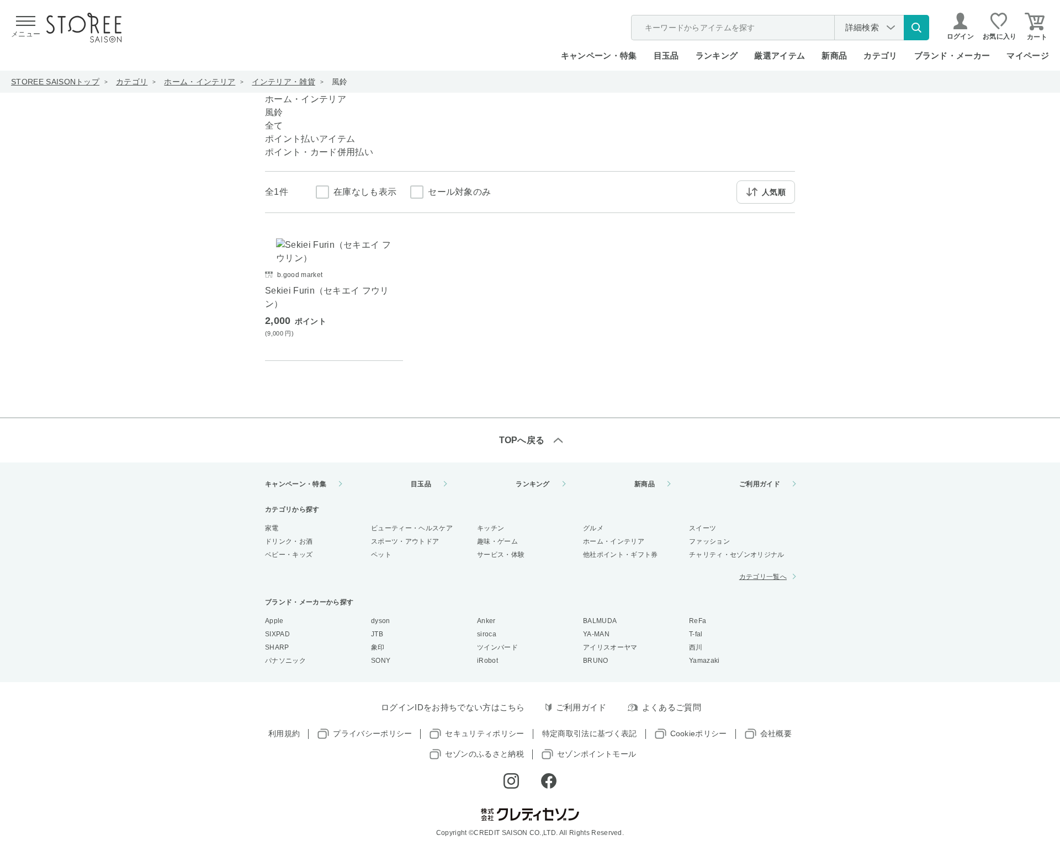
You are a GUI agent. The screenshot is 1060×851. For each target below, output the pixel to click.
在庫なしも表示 (364, 191)
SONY (380, 660)
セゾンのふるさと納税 (484, 753)
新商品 (834, 55)
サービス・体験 (500, 555)
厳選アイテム (779, 55)
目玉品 (666, 55)
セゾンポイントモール (596, 753)
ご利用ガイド (759, 484)
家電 (272, 528)
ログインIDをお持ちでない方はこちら (453, 707)
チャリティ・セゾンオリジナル (736, 555)
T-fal (696, 634)
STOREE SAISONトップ (55, 81)
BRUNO (595, 660)
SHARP (277, 647)
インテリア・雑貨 (283, 81)
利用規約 (284, 733)
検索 (916, 27)
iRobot (487, 660)
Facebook (548, 781)
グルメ (593, 528)
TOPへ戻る (522, 440)
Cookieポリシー (698, 733)
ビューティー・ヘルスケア (412, 528)
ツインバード (497, 647)
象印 (378, 647)
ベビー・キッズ (288, 555)
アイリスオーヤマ (610, 647)
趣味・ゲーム (497, 541)
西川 (696, 647)
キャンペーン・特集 (599, 55)
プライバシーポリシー (372, 733)
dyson (380, 621)
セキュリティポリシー (484, 733)
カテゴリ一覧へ (763, 577)
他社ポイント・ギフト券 (620, 555)
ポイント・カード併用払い (319, 152)
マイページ (1027, 55)
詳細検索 (862, 27)
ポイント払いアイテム (310, 138)
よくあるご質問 (671, 707)
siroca (486, 634)
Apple (274, 621)
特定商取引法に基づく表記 (589, 733)
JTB (377, 634)
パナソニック (285, 660)
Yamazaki (704, 660)
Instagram (511, 781)
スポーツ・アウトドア (405, 541)
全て (274, 125)
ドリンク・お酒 (288, 541)
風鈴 (340, 81)
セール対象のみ (459, 191)
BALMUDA (600, 621)
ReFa (697, 621)
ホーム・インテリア (199, 81)
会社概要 (776, 733)
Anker (486, 621)
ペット (381, 555)
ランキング (717, 55)
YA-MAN (596, 634)
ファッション (709, 541)
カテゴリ (131, 81)
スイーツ (702, 528)
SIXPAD (277, 634)
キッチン (490, 528)
